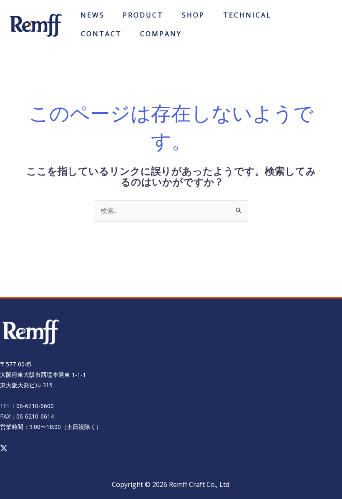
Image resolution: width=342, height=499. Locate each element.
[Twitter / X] (4, 448)
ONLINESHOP (193, 17)
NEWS (92, 17)
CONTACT (101, 36)
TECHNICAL (247, 17)
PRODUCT (143, 17)
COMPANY (161, 36)
